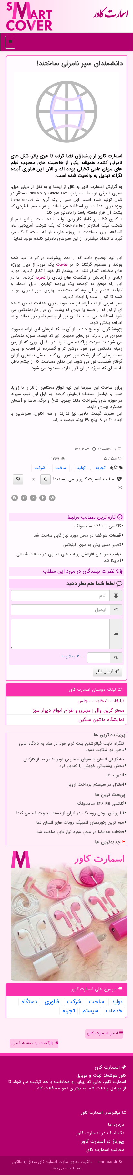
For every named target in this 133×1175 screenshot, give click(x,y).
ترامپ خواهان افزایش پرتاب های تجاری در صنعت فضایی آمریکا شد (68, 557)
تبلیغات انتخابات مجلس (100, 700)
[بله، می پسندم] (45, 479)
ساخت (62, 264)
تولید (81, 468)
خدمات (114, 1011)
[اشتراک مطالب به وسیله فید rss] (14, 498)
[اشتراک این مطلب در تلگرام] (52, 498)
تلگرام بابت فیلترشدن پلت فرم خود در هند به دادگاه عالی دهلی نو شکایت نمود (71, 746)
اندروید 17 (115, 775)
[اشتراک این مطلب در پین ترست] (24, 498)
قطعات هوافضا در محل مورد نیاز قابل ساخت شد (77, 535)
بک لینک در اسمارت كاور (100, 1132)
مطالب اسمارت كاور (105, 1149)
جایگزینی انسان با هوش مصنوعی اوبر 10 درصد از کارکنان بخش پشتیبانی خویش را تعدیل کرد (73, 762)
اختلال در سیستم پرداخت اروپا (96, 784)
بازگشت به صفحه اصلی (33, 1043)
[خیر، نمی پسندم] (18, 479)
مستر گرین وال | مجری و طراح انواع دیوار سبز (78, 710)
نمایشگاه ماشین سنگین (101, 719)
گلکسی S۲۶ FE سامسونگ (97, 526)
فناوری (52, 1002)
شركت (39, 468)
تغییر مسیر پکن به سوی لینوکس (92, 545)
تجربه (41, 277)
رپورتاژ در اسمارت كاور (102, 1141)
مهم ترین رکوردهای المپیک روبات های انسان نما (80, 822)
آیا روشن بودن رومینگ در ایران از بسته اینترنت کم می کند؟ (69, 813)
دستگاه (29, 1002)
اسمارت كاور (110, 16)
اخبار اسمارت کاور (103, 1033)
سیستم (90, 1011)
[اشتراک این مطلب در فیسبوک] (42, 498)
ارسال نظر (105, 671)
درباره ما (116, 1124)
